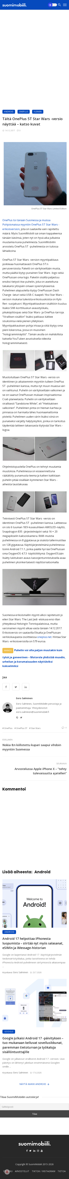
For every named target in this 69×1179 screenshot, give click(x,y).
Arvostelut (22, 1171)
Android (8, 111)
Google (8, 1031)
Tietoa (62, 1171)
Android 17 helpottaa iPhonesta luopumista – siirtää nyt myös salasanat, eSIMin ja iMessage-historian (32, 943)
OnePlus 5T (21, 728)
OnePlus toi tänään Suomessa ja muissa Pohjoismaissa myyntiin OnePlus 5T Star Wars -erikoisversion (30, 224)
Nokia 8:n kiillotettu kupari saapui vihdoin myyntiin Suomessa (31, 747)
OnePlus (23, 111)
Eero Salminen (24, 698)
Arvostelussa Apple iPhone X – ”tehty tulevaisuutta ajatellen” (41, 771)
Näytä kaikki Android (32, 1084)
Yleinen (38, 111)
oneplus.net (44, 637)
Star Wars (36, 728)
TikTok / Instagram (43, 1171)
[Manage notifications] (7, 1171)
